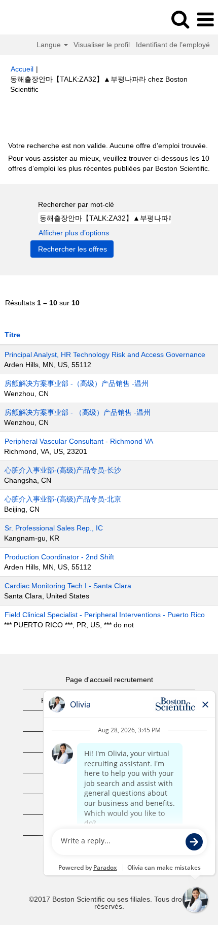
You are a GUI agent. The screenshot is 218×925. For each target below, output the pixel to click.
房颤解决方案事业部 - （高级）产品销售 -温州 (78, 412)
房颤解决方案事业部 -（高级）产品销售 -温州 (77, 383)
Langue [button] (50, 45)
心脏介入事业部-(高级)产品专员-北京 (63, 499)
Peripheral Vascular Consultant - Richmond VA (79, 441)
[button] (205, 19)
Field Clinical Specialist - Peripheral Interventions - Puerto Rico (105, 615)
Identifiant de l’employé (173, 45)
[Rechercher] (180, 19)
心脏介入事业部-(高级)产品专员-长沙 (63, 470)
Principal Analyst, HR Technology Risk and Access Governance (105, 354)
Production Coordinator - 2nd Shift (59, 557)
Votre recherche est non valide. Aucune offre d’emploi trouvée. (108, 145)
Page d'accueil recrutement (109, 679)
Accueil (22, 69)
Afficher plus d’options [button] (74, 233)
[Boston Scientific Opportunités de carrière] (36, 19)
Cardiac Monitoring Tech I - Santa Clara (68, 586)
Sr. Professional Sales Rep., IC (54, 528)
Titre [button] (12, 335)
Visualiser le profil (102, 45)
